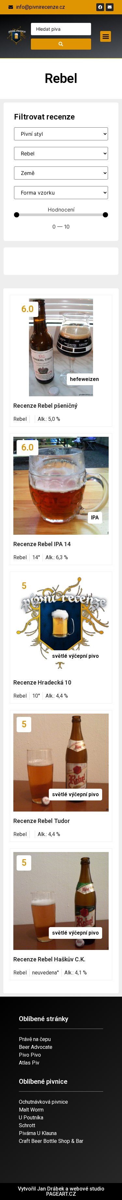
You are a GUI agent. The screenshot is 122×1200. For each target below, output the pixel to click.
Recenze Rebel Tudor (41, 820)
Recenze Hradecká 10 (42, 682)
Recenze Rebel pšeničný (45, 405)
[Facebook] (100, 7)
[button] (105, 36)
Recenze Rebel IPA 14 (42, 544)
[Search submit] (61, 44)
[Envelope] (110, 7)
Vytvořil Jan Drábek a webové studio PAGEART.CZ (61, 1191)
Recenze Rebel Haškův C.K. (49, 959)
